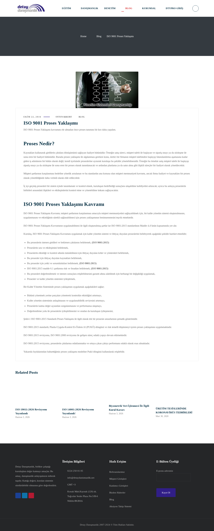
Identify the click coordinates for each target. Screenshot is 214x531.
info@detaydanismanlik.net (80, 477)
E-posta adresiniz (164, 471)
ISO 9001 (32, 268)
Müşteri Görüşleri (117, 479)
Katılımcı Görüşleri (118, 485)
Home (83, 36)
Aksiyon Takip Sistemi (120, 506)
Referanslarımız (117, 472)
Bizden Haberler (117, 492)
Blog (99, 36)
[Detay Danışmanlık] (31, 8)
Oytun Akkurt (64, 117)
